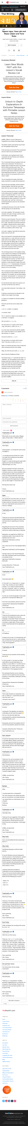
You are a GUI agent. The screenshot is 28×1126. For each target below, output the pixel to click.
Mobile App (4, 1035)
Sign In (7, 395)
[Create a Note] (14, 50)
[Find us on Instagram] (15, 1101)
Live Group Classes (6, 1029)
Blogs (3, 1059)
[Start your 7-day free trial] (6, 1090)
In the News (5, 1053)
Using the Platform (6, 1076)
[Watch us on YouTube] (6, 1101)
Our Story (4, 1045)
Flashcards (4, 1023)
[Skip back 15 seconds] (3, 26)
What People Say (6, 1049)
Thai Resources (6, 1031)
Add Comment (14, 425)
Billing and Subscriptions (7, 1072)
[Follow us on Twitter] (3, 1101)
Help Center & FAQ (6, 1068)
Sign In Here (18, 91)
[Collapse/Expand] (14, 388)
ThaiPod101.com (18, 1117)
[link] (2, 10)
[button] (25, 2)
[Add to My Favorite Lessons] (9, 50)
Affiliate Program (6, 1061)
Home (3, 1019)
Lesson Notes (12, 55)
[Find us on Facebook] (9, 1101)
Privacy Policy (10, 1119)
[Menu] (2, 2)
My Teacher (5, 1033)
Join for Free (14, 87)
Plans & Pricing (5, 1051)
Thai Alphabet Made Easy (13, 6)
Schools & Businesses (7, 1057)
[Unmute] (20, 26)
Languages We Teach (7, 1055)
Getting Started (5, 1070)
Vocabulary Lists (6, 1025)
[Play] (7, 26)
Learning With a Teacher (8, 1081)
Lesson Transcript (20, 55)
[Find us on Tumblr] (12, 1101)
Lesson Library (4, 6)
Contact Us (4, 1083)
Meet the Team (5, 1047)
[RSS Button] (2, 392)
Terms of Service (19, 1123)
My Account (5, 1074)
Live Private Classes (7, 1027)
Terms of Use (17, 1119)
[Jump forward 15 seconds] (11, 26)
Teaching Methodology (7, 1079)
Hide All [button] (14, 380)
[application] (14, 20)
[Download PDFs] (19, 50)
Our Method (5, 1042)
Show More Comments (14, 1000)
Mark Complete (12, 45)
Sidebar (21, 10)
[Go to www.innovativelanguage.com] (14, 1113)
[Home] (12, 3)
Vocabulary (3, 55)
